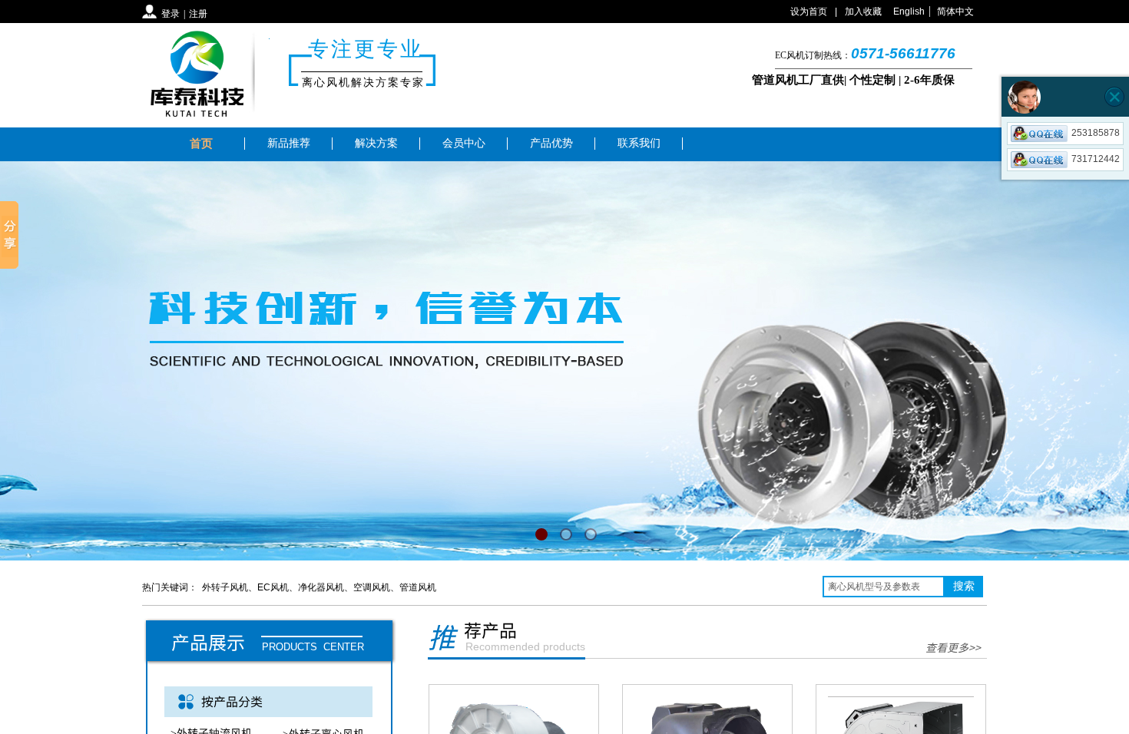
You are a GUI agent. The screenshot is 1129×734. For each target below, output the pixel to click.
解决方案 (376, 143)
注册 (198, 13)
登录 (170, 13)
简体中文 (955, 11)
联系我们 (639, 143)
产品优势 (551, 143)
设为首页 (808, 11)
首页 (201, 143)
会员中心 (463, 143)
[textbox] (884, 586)
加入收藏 (863, 11)
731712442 (1095, 159)
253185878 (1095, 132)
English (909, 11)
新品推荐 (288, 143)
